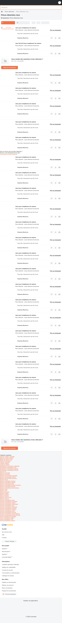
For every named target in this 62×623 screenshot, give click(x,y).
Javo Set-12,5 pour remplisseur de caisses (28, 43)
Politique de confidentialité (8, 567)
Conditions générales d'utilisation (10, 564)
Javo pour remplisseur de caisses (25, 28)
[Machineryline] (2, 12)
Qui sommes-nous (7, 532)
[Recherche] (59, 7)
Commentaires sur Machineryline (10, 573)
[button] (59, 2)
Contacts (4, 537)
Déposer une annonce (9, 67)
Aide (3, 534)
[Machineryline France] (11, 2)
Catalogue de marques (8, 575)
